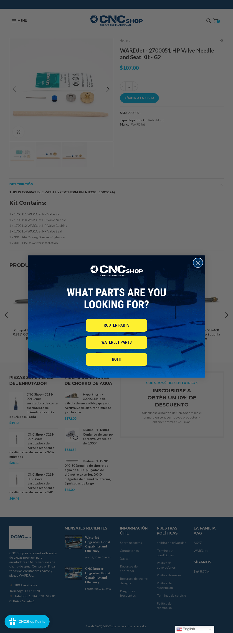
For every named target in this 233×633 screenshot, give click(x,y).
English (188, 629)
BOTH (116, 359)
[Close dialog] (198, 262)
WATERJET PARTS (116, 342)
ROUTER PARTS (116, 325)
